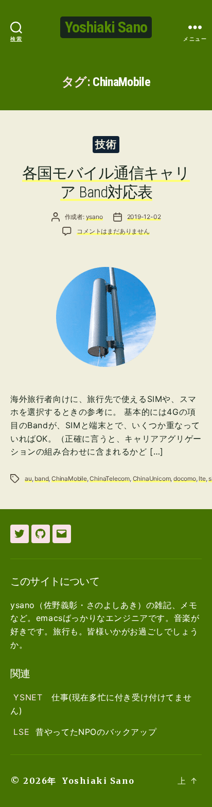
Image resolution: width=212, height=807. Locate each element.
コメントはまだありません (113, 231)
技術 (105, 144)
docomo (184, 478)
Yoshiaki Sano (106, 27)
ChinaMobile (69, 478)
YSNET (29, 697)
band (41, 478)
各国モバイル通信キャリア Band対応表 (106, 182)
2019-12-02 (144, 217)
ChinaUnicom (152, 478)
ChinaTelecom (110, 478)
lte (202, 478)
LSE (21, 732)
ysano (94, 217)
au (28, 478)
